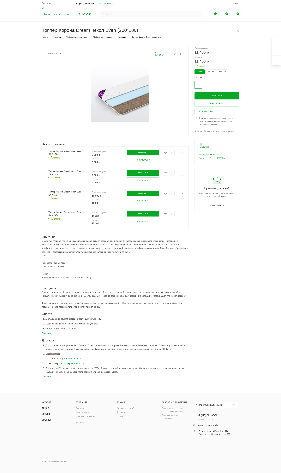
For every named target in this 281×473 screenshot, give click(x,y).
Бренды (46, 420)
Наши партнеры (82, 412)
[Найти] (197, 14)
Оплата (119, 416)
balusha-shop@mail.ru (208, 425)
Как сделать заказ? (125, 408)
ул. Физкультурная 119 (72, 363)
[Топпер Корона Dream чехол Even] (120, 92)
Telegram (144, 450)
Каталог (46, 402)
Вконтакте (137, 450)
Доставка (120, 412)
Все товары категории (209, 154)
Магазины (80, 422)
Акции (45, 408)
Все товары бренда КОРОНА (212, 158)
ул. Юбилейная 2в (71, 358)
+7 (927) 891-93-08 (85, 3)
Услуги (46, 414)
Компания (81, 402)
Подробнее (47, 333)
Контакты (80, 408)
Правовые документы (85, 416)
